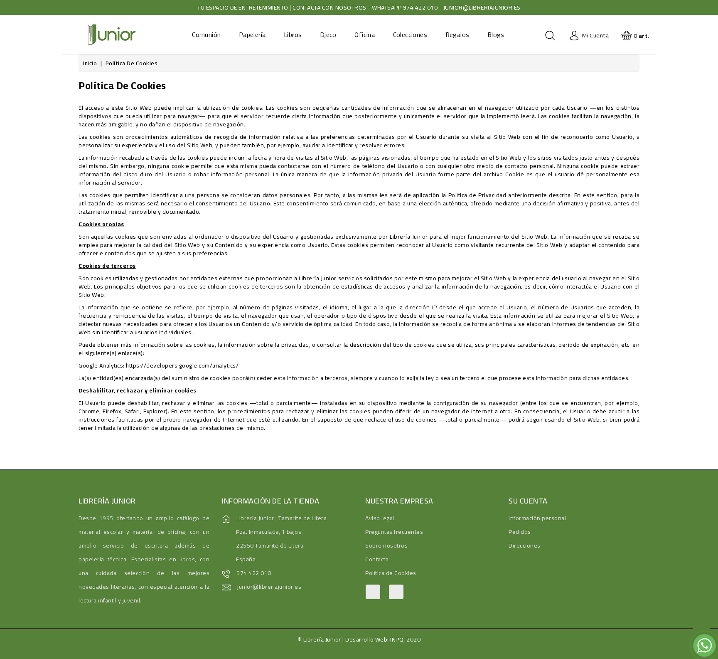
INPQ (396, 639)
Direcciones (525, 545)
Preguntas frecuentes (394, 531)
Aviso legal (379, 518)
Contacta (377, 559)
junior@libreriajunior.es (269, 586)
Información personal (537, 518)
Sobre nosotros (386, 545)
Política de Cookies (390, 573)
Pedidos (520, 531)
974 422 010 (253, 573)
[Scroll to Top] (701, 625)
